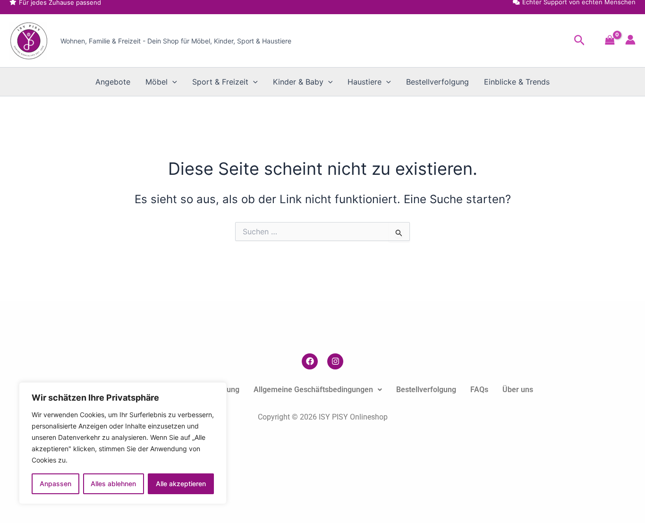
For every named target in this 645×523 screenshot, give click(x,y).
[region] (123, 443)
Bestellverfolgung (437, 81)
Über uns (517, 389)
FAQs (479, 389)
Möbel (156, 81)
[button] (580, 41)
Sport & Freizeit (220, 81)
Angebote (112, 81)
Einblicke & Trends (517, 81)
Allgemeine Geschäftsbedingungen (313, 389)
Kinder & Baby (298, 81)
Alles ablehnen (113, 484)
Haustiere (365, 81)
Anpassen (55, 484)
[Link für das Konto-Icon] (630, 39)
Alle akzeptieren (181, 484)
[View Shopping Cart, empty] (610, 41)
